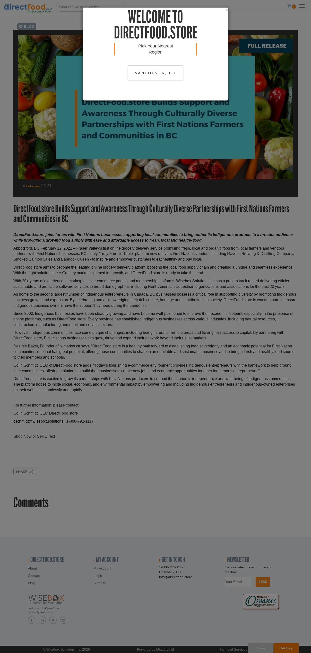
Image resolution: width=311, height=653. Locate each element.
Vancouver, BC (155, 73)
